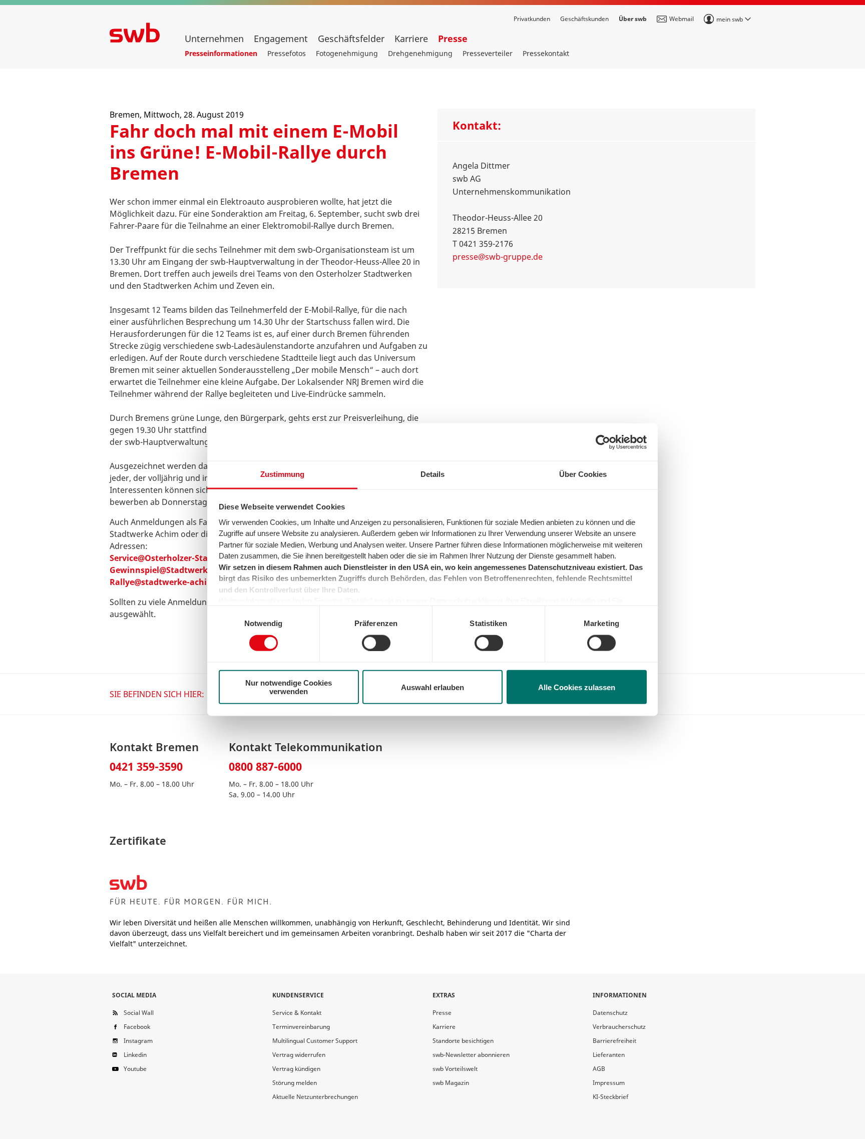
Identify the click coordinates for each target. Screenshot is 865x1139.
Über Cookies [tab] (583, 474)
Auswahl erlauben (432, 687)
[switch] (376, 643)
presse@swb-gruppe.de (498, 256)
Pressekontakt (546, 53)
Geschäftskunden (584, 19)
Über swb (633, 19)
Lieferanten (609, 1054)
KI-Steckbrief (610, 1096)
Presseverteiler (488, 53)
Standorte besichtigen (463, 1040)
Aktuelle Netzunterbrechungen (315, 1096)
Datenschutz (610, 1012)
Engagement (281, 38)
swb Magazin (450, 1082)
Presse (453, 38)
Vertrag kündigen (296, 1068)
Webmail (681, 19)
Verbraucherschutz (619, 1026)
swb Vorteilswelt (455, 1068)
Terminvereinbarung (301, 1026)
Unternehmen (214, 38)
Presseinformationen (221, 53)
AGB (599, 1068)
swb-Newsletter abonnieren (471, 1054)
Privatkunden (532, 19)
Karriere (411, 38)
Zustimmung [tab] (282, 474)
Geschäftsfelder (351, 38)
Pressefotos (286, 53)
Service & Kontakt (296, 1012)
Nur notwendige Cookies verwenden (288, 687)
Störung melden (294, 1082)
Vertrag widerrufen (298, 1054)
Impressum (609, 1082)
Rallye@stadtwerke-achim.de (168, 582)
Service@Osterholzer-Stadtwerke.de (181, 557)
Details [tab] (432, 474)
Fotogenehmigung (347, 53)
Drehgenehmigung (420, 53)
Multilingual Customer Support (314, 1040)
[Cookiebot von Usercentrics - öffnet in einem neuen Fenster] (603, 441)
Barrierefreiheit (614, 1040)
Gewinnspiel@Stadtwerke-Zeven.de (180, 570)
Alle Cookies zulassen (576, 687)
